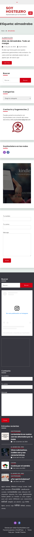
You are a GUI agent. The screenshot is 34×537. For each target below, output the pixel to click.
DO (29, 492)
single (23, 502)
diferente (25, 492)
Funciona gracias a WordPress (13, 530)
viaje (12, 505)
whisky (3, 508)
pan (6, 499)
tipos (3, 505)
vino (17, 505)
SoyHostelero (23, 47)
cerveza (8, 489)
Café (29, 486)
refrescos (16, 499)
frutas (20, 494)
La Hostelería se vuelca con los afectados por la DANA (21, 436)
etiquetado (4, 494)
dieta (19, 492)
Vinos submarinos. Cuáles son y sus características (19, 452)
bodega (19, 486)
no (20, 496)
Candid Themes (20, 532)
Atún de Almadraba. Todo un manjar (16, 42)
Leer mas (7, 63)
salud (4, 501)
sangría (10, 502)
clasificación (25, 489)
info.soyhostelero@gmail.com (20, 120)
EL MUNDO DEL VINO (17, 447)
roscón (21, 499)
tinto (27, 502)
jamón (9, 496)
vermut (8, 505)
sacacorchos (28, 499)
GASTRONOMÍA (16, 431)
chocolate (15, 489)
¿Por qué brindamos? (20, 479)
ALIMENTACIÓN (7, 38)
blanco (14, 486)
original (28, 496)
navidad (16, 496)
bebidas (8, 486)
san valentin (17, 502)
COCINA (13, 463)
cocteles (4, 492)
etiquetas (12, 494)
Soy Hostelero (16, 10)
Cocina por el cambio (20, 466)
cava (2, 489)
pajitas (3, 499)
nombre (23, 496)
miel (12, 496)
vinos (22, 505)
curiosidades (12, 492)
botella (25, 486)
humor (3, 496)
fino (16, 494)
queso (10, 499)
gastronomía (27, 494)
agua (3, 486)
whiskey (28, 505)
